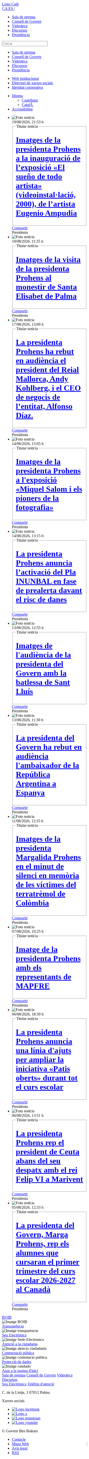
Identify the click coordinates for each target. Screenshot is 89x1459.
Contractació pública (18, 1353)
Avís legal (19, 1448)
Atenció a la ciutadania (20, 1344)
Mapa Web (20, 1444)
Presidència (21, 35)
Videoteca (19, 26)
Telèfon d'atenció (40, 1384)
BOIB (7, 1317)
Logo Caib (10, 4)
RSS (15, 1453)
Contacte (19, 1439)
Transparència (13, 1326)
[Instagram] (26, 1418)
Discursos (19, 30)
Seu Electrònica (14, 1335)
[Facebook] (26, 1409)
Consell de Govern (26, 21)
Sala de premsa (23, 17)
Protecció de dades (16, 1362)
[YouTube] (25, 1422)
